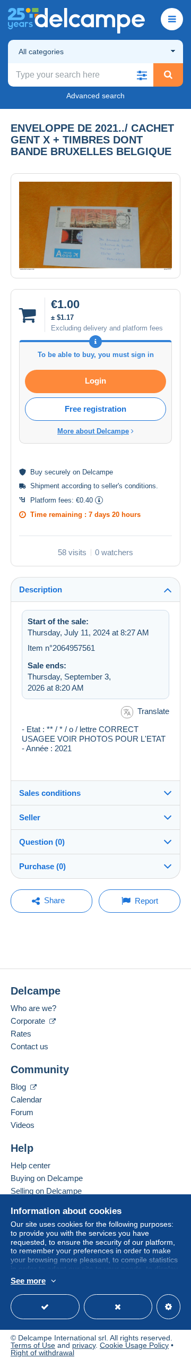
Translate (153, 711)
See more (28, 1280)
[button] (141, 75)
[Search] (168, 75)
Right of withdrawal (42, 1352)
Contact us (29, 1046)
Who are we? (33, 1008)
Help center (30, 1165)
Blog (19, 1086)
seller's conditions (128, 486)
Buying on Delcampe (47, 1178)
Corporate (29, 1020)
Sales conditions (50, 792)
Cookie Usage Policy (134, 1345)
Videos (22, 1125)
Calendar (26, 1099)
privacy (84, 1345)
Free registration (95, 408)
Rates (21, 1033)
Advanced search (95, 95)
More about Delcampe (93, 431)
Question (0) (42, 841)
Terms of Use (33, 1345)
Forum (22, 1112)
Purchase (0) (42, 866)
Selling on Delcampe (46, 1190)
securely (58, 472)
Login (95, 380)
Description (40, 589)
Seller (29, 817)
